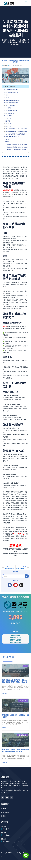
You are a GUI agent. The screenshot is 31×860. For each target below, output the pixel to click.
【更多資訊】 (7, 121)
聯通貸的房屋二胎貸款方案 (11, 102)
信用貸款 (3, 816)
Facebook (16, 534)
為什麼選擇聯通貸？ (11, 105)
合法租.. (4, 833)
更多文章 (7, 141)
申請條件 (8, 108)
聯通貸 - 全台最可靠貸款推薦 (11, 136)
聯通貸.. (4, 827)
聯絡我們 (8, 139)
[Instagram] (21, 585)
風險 (7, 97)
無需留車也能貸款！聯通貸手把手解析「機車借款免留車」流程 (17, 134)
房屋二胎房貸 (5, 812)
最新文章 (8, 126)
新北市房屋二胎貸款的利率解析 (12, 100)
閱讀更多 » (4, 693)
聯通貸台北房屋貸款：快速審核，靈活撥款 (17, 131)
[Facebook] (10, 585)
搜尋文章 (8, 123)
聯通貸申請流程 (8, 115)
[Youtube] (15, 585)
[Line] (26, 855)
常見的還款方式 (10, 113)
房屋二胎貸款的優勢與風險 (11, 92)
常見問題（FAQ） (8, 118)
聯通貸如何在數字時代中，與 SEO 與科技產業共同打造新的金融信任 (17, 128)
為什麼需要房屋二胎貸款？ (11, 89)
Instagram (23, 534)
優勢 (7, 95)
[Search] (27, 576)
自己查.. (4, 839)
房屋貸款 (3, 808)
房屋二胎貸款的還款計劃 (10, 110)
